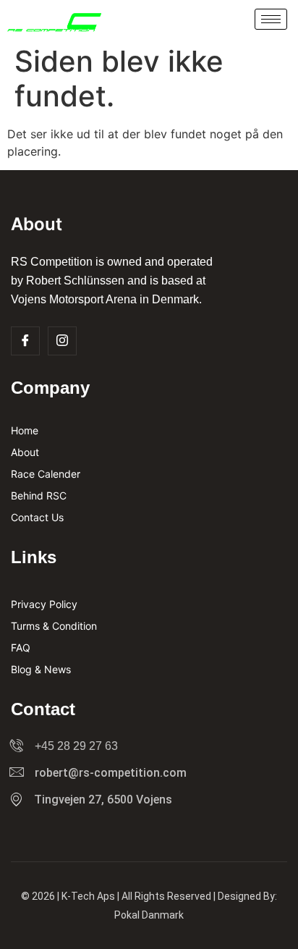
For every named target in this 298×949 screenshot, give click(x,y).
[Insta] (62, 340)
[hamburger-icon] (271, 19)
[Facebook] (25, 340)
